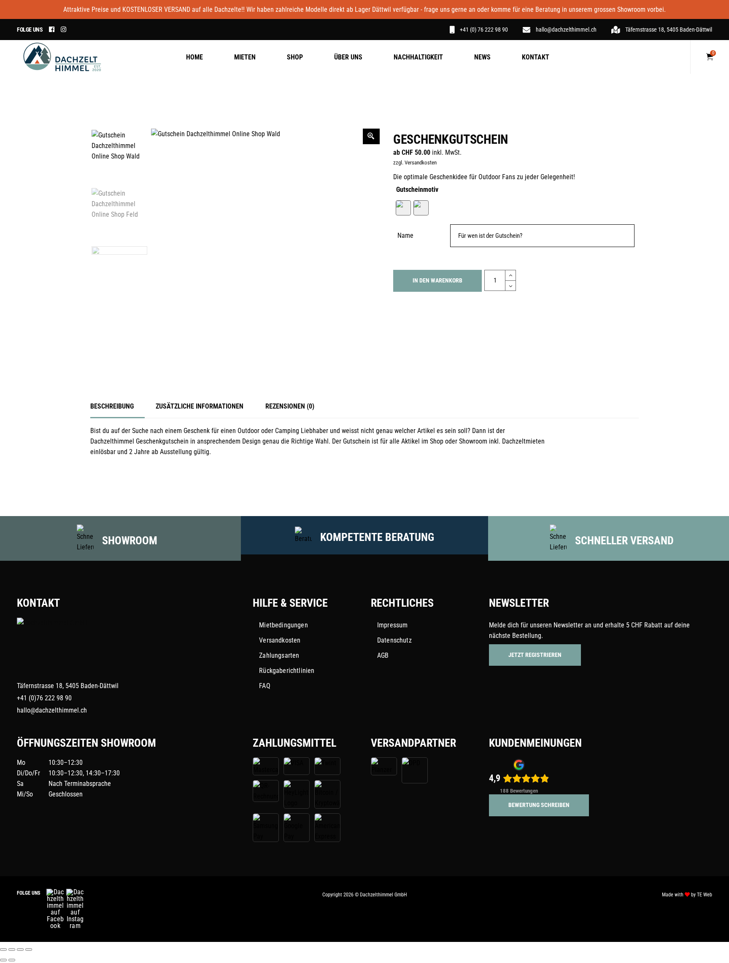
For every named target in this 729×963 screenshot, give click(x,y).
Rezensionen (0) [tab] (289, 406)
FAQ (264, 686)
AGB (383, 655)
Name (405, 235)
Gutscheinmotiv (417, 190)
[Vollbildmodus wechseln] (11, 949)
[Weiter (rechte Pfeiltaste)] (11, 960)
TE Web (704, 895)
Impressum (392, 625)
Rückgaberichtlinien (286, 671)
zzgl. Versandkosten (415, 163)
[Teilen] (20, 949)
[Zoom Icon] (371, 136)
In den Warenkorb (437, 280)
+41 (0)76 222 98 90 (44, 698)
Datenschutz (394, 640)
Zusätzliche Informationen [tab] (199, 406)
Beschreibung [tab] (112, 406)
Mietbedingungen (283, 625)
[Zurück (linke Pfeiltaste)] (3, 960)
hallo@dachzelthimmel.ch (52, 710)
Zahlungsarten (279, 655)
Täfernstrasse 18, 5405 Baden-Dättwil (68, 686)
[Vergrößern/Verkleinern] (3, 949)
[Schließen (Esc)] (28, 949)
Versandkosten (279, 640)
